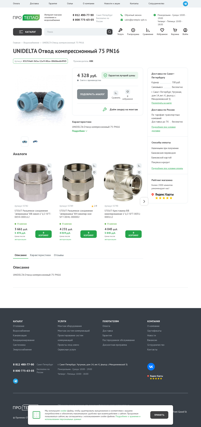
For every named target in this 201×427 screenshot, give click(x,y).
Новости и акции (112, 3)
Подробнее (78, 130)
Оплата (16, 3)
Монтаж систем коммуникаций (74, 330)
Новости (151, 335)
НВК (91, 61)
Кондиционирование (24, 340)
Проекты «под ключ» (68, 344)
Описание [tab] (21, 255)
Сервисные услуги (67, 349)
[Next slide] (144, 201)
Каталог (30, 31)
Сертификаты (154, 330)
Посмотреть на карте (162, 103)
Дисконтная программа (115, 344)
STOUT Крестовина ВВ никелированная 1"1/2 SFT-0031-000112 (123, 213)
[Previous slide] (12, 201)
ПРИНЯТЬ (159, 415)
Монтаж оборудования (70, 326)
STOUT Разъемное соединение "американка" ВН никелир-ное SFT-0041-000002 (76, 213)
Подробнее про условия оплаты (167, 168)
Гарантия (53, 3)
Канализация (20, 335)
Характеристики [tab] (40, 255)
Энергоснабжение (22, 349)
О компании (88, 3)
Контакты (134, 3)
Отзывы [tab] (59, 255)
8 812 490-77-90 (83, 15)
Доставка (34, 3)
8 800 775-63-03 (83, 19)
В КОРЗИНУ (43, 234)
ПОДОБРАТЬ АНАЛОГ (92, 94)
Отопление (18, 326)
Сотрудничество (156, 3)
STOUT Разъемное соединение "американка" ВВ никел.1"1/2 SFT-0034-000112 (33, 213)
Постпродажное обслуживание (119, 340)
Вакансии (152, 340)
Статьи (70, 3)
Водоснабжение (21, 330)
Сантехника (19, 344)
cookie (63, 410)
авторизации (20, 239)
